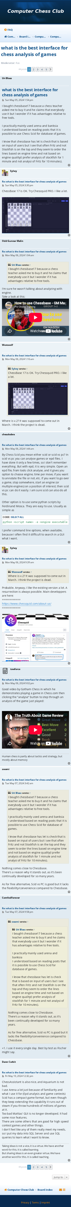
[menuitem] (8, 30)
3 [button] (37, 69)
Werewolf (17, 572)
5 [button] (46, 69)
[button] (50, 69)
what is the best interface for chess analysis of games (34, 50)
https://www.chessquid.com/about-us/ (26, 603)
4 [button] (42, 69)
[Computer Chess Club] (35, 12)
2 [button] (33, 69)
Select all (17, 517)
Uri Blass (16, 265)
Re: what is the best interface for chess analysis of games (34, 181)
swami (15, 921)
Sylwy (15, 368)
